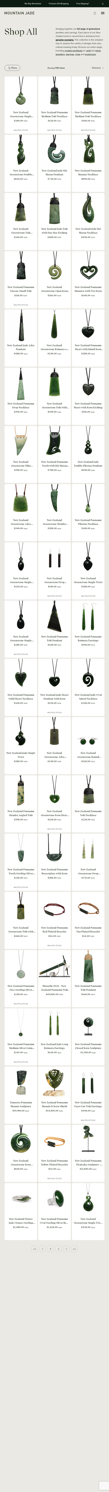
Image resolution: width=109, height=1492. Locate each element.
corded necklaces (73, 51)
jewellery (60, 54)
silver (98, 51)
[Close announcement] (102, 3)
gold (88, 51)
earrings (70, 54)
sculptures (90, 54)
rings (77, 54)
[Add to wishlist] (34, 79)
